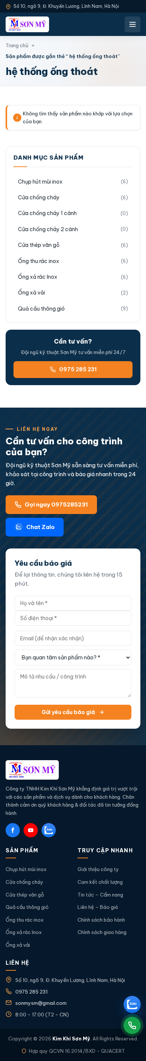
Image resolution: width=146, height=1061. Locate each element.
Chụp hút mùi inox (40, 181)
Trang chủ (17, 45)
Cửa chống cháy (39, 197)
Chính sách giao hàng (102, 932)
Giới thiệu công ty (98, 869)
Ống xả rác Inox (37, 276)
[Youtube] (31, 830)
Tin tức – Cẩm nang (100, 895)
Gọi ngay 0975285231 (56, 504)
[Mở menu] (132, 24)
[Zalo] (49, 830)
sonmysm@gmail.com (41, 1003)
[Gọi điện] (132, 1025)
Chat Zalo (40, 526)
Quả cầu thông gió (41, 308)
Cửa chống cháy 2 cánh (48, 229)
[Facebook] (13, 830)
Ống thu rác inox (38, 261)
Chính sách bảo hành (101, 920)
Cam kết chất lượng (100, 882)
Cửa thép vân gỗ (39, 245)
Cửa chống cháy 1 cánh (47, 213)
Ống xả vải (31, 292)
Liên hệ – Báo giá (97, 907)
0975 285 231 (78, 369)
